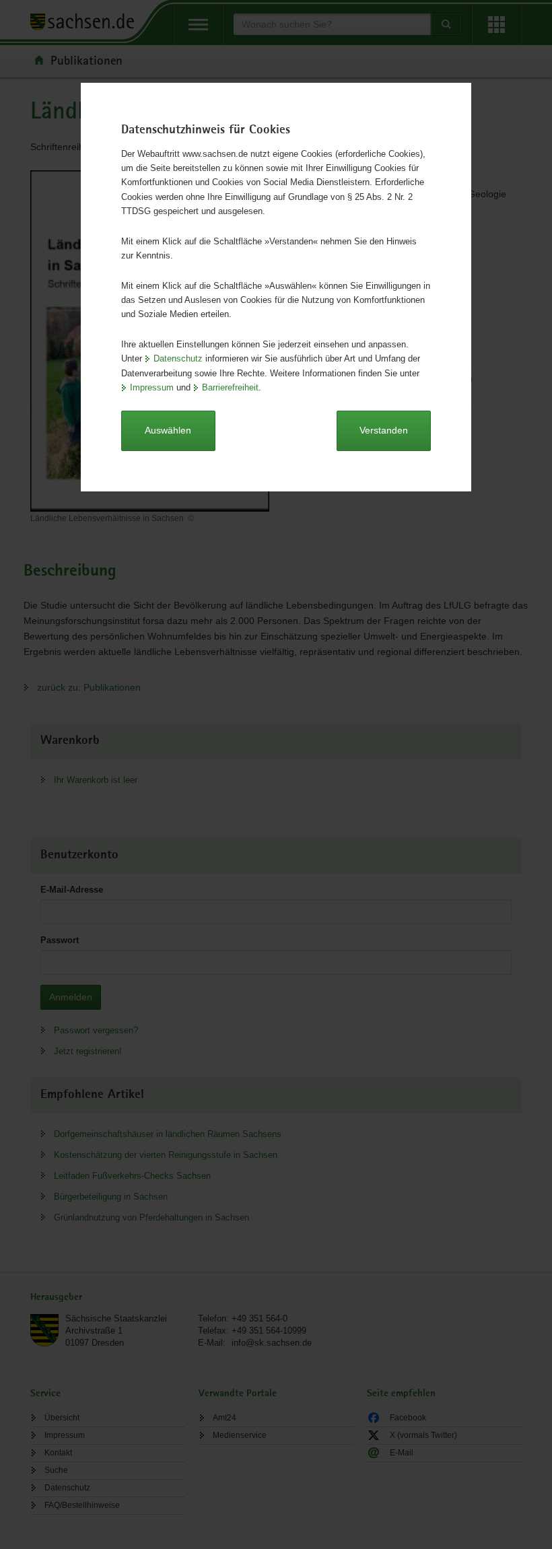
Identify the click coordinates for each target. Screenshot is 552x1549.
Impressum (152, 387)
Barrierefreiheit (230, 387)
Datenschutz (178, 358)
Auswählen (168, 430)
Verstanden (383, 430)
